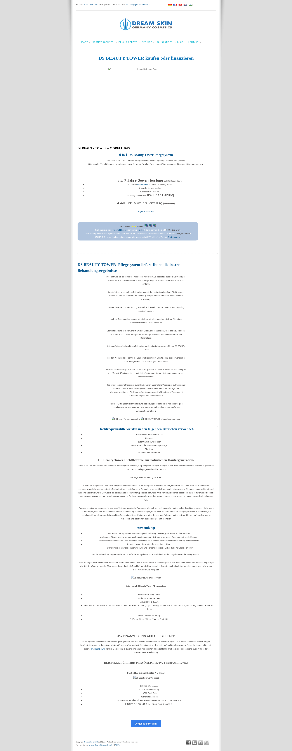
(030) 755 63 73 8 (91, 4)
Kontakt (193, 42)
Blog (180, 42)
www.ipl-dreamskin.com (97, 745)
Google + (110, 745)
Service (147, 42)
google (212, 742)
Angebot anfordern (146, 211)
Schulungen (165, 42)
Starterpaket (142, 184)
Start (84, 42)
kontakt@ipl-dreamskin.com (138, 4)
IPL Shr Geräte (127, 42)
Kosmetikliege (119, 230)
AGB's (117, 745)
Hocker (141, 230)
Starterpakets (174, 237)
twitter (200, 742)
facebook (188, 742)
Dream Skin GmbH (91, 742)
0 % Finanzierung (98, 649)
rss (194, 742)
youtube (206, 742)
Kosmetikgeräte (102, 42)
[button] (146, 723)
